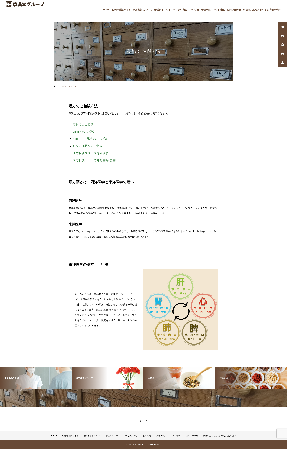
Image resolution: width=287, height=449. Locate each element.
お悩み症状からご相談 (88, 146)
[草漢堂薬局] (25, 4)
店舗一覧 (206, 9)
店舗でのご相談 (83, 124)
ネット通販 (219, 9)
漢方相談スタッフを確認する (92, 153)
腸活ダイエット (162, 9)
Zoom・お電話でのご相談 (90, 138)
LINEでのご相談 (83, 131)
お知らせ (194, 9)
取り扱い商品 (180, 9)
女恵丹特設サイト (121, 9)
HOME (106, 9)
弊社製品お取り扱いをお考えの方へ (262, 9)
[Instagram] (141, 420)
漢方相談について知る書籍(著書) (95, 160)
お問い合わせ (234, 9)
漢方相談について (142, 9)
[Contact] (145, 420)
